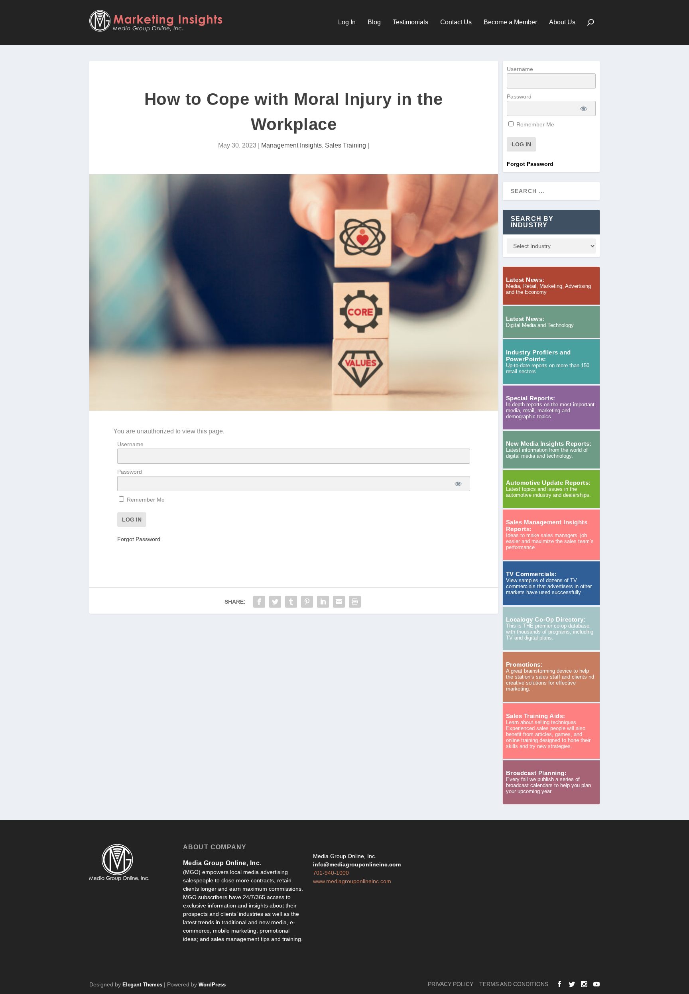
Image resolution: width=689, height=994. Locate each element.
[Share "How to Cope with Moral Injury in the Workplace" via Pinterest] (307, 602)
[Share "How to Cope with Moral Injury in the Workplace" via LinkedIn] (323, 602)
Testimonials (410, 22)
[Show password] (458, 483)
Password (129, 471)
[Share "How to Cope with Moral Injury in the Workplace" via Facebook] (259, 602)
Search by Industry (532, 221)
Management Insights (291, 145)
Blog (374, 22)
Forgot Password (138, 539)
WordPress (212, 985)
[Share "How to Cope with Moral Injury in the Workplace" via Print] (355, 602)
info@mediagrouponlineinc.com (357, 864)
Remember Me (145, 499)
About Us (562, 22)
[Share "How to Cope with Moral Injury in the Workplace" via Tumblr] (291, 602)
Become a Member (510, 22)
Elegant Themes (142, 985)
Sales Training (345, 145)
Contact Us (456, 22)
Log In (347, 22)
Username (130, 444)
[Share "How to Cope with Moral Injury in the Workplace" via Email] (339, 602)
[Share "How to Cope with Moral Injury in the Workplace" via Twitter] (275, 602)
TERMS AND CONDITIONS (513, 984)
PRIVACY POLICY (450, 984)
